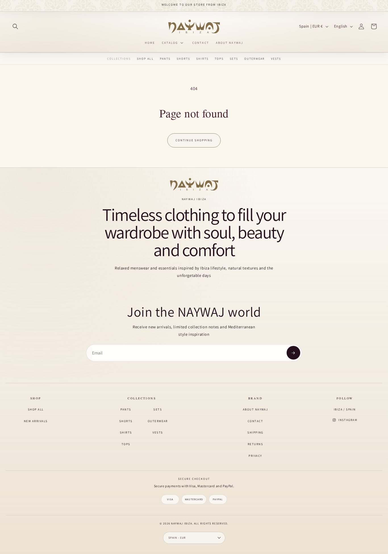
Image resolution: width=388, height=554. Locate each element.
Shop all (36, 409)
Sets (234, 58)
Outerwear (254, 58)
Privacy (255, 456)
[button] (15, 26)
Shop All (145, 58)
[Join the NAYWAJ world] (293, 353)
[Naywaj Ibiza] (194, 184)
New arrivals (36, 421)
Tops (219, 58)
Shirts (202, 58)
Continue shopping (194, 140)
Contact (255, 421)
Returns (255, 444)
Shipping (255, 432)
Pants (165, 58)
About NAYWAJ (255, 409)
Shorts (183, 58)
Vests (276, 58)
